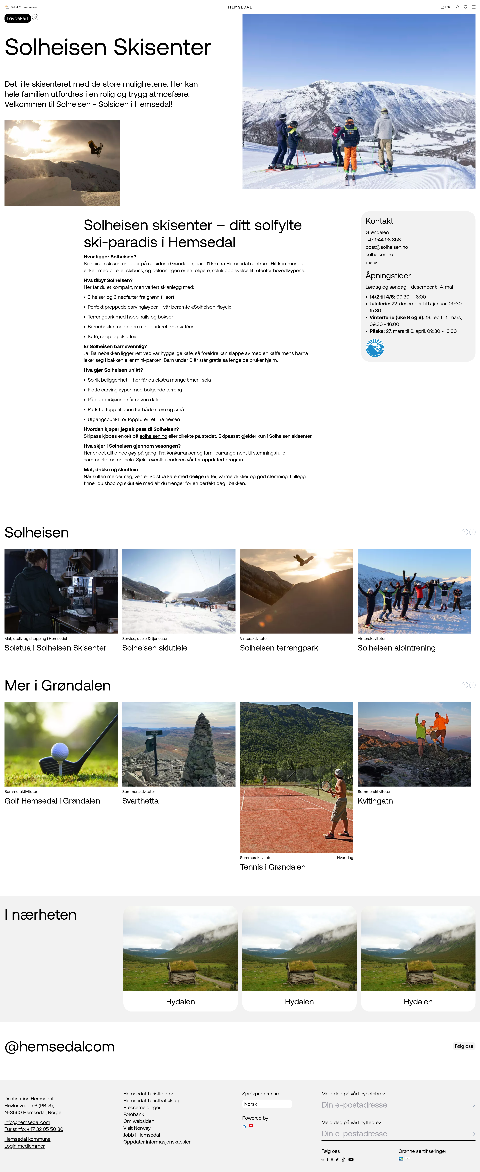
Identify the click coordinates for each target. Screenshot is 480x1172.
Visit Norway (137, 1128)
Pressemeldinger (142, 1107)
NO (442, 7)
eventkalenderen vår (171, 459)
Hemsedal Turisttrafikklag (151, 1100)
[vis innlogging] (113, 555)
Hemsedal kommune (27, 1139)
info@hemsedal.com (27, 1122)
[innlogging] (465, 7)
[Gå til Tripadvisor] (323, 1160)
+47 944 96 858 (383, 239)
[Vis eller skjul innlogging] (35, 17)
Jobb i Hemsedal (141, 1135)
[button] (465, 532)
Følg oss (464, 1046)
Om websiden (138, 1121)
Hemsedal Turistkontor (148, 1093)
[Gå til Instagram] (332, 1159)
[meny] (474, 7)
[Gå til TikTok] (343, 1159)
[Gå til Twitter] (337, 1159)
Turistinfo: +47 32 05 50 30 (33, 1129)
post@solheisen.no (387, 247)
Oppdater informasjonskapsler (156, 1142)
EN (448, 7)
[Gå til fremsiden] (240, 7)
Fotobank (133, 1114)
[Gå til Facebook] (327, 1159)
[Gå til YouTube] (351, 1159)
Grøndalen (377, 232)
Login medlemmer (24, 1146)
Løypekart (18, 18)
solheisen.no (153, 436)
